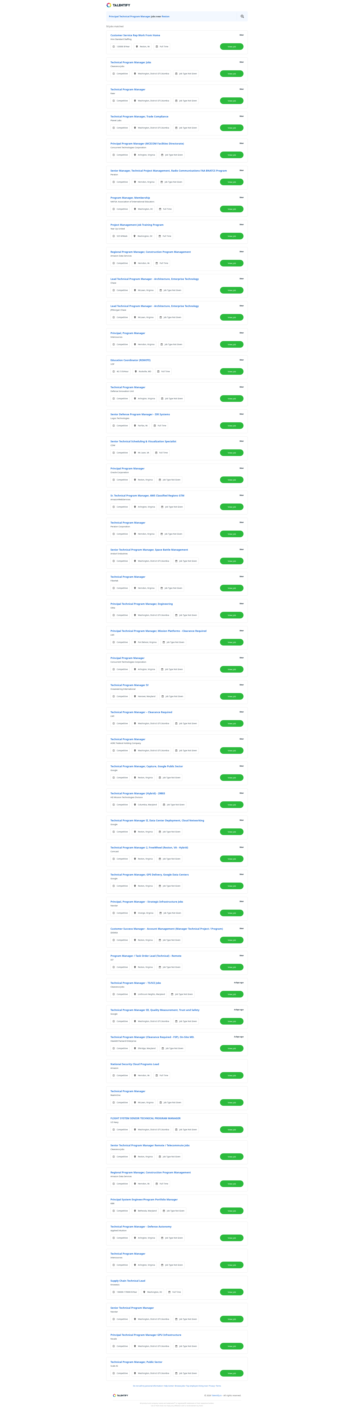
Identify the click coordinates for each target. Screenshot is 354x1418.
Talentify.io (217, 1395)
